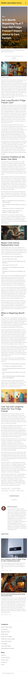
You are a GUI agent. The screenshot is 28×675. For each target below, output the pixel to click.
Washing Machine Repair (7, 648)
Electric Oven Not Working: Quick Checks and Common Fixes (13, 594)
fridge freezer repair (6, 488)
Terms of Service (5, 657)
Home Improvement (6, 641)
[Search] (26, 3)
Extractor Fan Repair (6, 636)
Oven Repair (4, 629)
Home (2, 48)
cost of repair (12, 490)
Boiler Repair (4, 634)
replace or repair (20, 490)
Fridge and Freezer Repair (14, 56)
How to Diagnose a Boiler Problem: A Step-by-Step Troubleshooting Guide (13, 560)
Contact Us (4, 662)
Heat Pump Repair (6, 646)
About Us (3, 655)
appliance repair (5, 490)
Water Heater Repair (6, 627)
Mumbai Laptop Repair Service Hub (12, 3)
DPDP (2, 664)
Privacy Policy (4, 660)
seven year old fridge (16, 488)
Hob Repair (4, 643)
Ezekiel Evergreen (5, 77)
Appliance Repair (5, 632)
